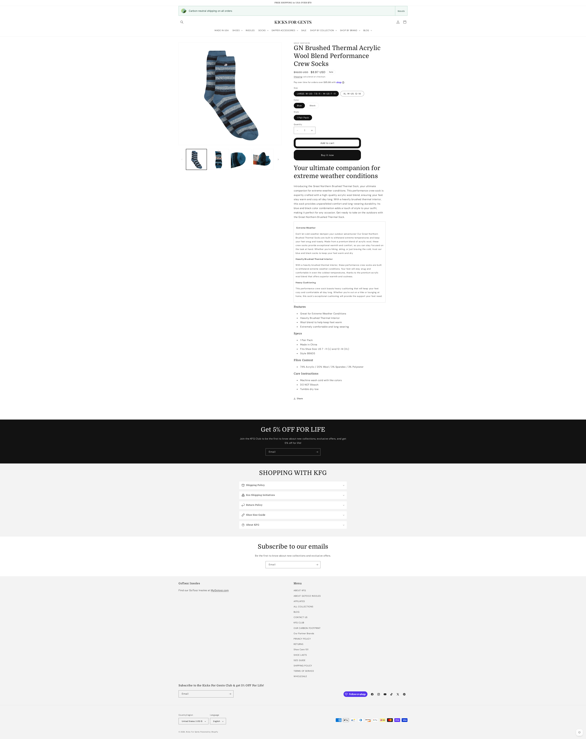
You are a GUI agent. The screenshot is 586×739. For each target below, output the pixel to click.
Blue (299, 105)
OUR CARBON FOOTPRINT (307, 628)
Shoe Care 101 (301, 649)
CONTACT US (300, 617)
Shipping (298, 77)
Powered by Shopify (209, 732)
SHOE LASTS (300, 655)
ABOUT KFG (300, 590)
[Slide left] (182, 159)
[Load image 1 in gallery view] (196, 159)
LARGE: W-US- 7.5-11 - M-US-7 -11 (316, 93)
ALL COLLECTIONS (303, 606)
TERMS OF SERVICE (304, 671)
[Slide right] (278, 159)
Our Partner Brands (304, 633)
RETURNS (298, 644)
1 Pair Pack (303, 117)
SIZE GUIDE (300, 660)
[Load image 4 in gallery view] (263, 159)
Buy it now (327, 155)
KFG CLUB (299, 622)
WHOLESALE (300, 676)
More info (401, 11)
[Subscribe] (317, 452)
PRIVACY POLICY (302, 638)
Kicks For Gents (193, 732)
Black (314, 106)
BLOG (296, 612)
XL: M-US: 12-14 (352, 93)
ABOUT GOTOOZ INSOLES (307, 596)
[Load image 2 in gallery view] (218, 159)
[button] (182, 22)
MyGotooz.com (220, 590)
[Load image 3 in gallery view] (241, 159)
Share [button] (300, 398)
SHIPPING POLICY (303, 665)
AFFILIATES (299, 601)
